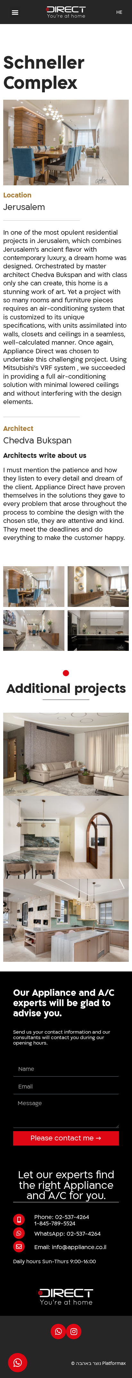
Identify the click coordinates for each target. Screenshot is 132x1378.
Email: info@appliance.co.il (70, 1247)
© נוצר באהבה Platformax (98, 1363)
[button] (15, 12)
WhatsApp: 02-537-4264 (67, 1234)
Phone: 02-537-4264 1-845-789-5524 (61, 1220)
